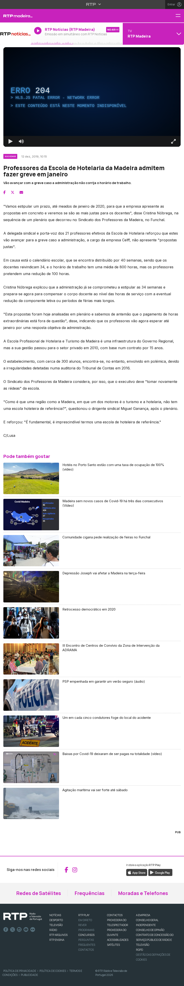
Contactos (86, 950)
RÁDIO (53, 930)
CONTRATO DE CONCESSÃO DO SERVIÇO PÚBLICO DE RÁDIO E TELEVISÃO (154, 940)
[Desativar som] (21, 141)
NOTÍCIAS (55, 915)
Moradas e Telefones (143, 893)
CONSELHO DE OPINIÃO (150, 930)
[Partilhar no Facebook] (4, 192)
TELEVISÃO (56, 925)
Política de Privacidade (19, 971)
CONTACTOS (115, 915)
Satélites (113, 945)
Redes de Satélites (38, 893)
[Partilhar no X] (12, 192)
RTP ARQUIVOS (58, 935)
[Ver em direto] (15, 33)
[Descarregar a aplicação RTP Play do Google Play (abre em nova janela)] (160, 872)
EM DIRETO (85, 920)
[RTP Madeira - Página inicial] (15, 15)
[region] (92, 97)
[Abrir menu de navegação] (179, 15)
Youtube (26, 929)
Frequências (89, 893)
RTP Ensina (56, 940)
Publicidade (29, 975)
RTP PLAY (84, 915)
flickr (32, 929)
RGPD (139, 950)
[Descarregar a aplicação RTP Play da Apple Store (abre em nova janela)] (136, 872)
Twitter (12, 929)
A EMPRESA (143, 915)
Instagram (19, 929)
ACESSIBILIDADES (117, 940)
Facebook (5, 929)
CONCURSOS (86, 935)
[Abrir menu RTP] (92, 4)
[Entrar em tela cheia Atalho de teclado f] (173, 141)
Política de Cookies (52, 971)
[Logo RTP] (22, 916)
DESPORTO (56, 920)
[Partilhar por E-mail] (21, 192)
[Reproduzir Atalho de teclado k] (10, 141)
